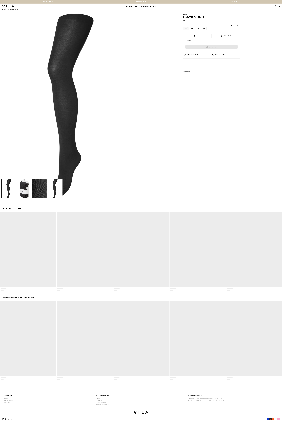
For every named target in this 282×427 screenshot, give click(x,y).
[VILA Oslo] (8, 6)
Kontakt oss (6, 398)
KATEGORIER (129, 6)
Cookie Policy (99, 400)
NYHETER (137, 6)
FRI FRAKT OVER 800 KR (48, 1)
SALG (154, 6)
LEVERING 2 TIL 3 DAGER (141, 1)
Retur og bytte (7, 402)
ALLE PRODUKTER (146, 6)
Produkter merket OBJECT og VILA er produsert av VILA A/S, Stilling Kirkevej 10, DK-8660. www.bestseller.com (211, 400)
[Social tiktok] (5, 419)
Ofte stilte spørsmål (8, 400)
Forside (4, 9)
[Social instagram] (3, 419)
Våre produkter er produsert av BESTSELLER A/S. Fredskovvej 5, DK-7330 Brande (205, 398)
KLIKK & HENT (234, 1)
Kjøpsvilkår (98, 398)
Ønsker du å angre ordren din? (102, 404)
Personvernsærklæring (101, 402)
